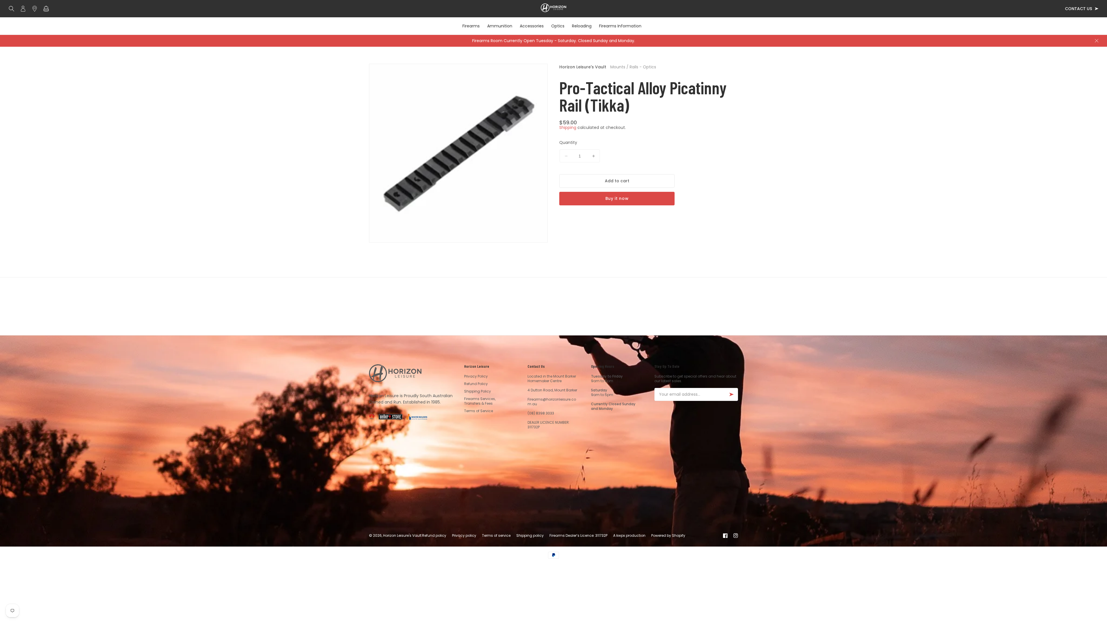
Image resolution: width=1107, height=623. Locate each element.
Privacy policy (464, 535)
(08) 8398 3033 (541, 413)
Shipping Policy (477, 391)
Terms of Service (478, 410)
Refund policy (434, 535)
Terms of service (496, 535)
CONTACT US (1078, 8)
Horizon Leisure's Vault (582, 67)
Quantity (568, 142)
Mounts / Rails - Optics (633, 67)
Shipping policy (530, 535)
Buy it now (617, 198)
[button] (13, 9)
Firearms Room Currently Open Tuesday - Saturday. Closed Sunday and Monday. (553, 41)
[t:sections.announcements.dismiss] (1096, 41)
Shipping (567, 127)
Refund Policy (476, 383)
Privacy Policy (476, 376)
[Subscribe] (731, 394)
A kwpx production (629, 535)
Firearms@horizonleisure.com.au (552, 401)
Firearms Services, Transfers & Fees (480, 401)
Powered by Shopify (668, 535)
